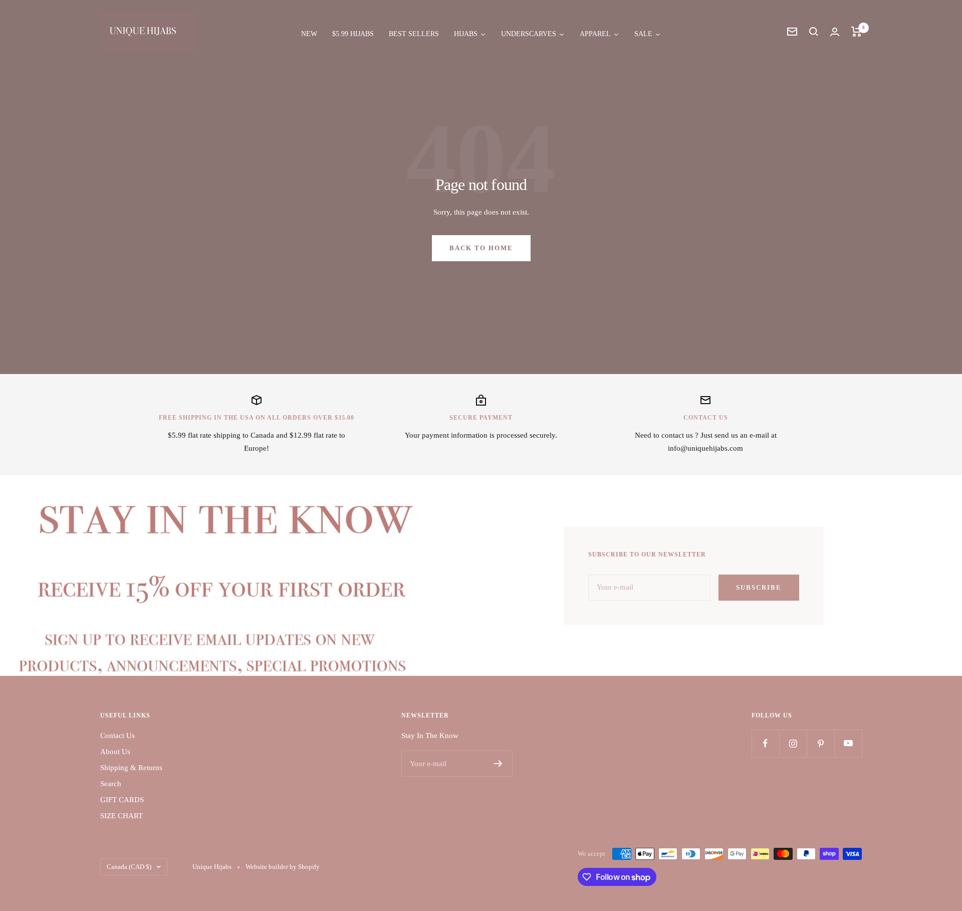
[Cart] (856, 32)
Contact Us (117, 736)
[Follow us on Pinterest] (820, 743)
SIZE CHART (121, 816)
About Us (115, 752)
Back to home (481, 248)
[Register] (498, 763)
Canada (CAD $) (129, 866)
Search (110, 784)
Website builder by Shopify (283, 866)
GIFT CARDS (122, 800)
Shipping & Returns (131, 768)
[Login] (834, 32)
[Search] (813, 31)
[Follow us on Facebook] (765, 743)
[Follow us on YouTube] (848, 743)
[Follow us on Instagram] (793, 743)
